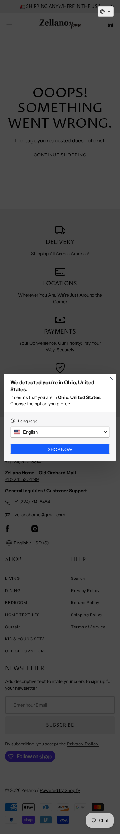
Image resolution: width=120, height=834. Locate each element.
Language (27, 420)
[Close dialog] (111, 378)
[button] (106, 11)
